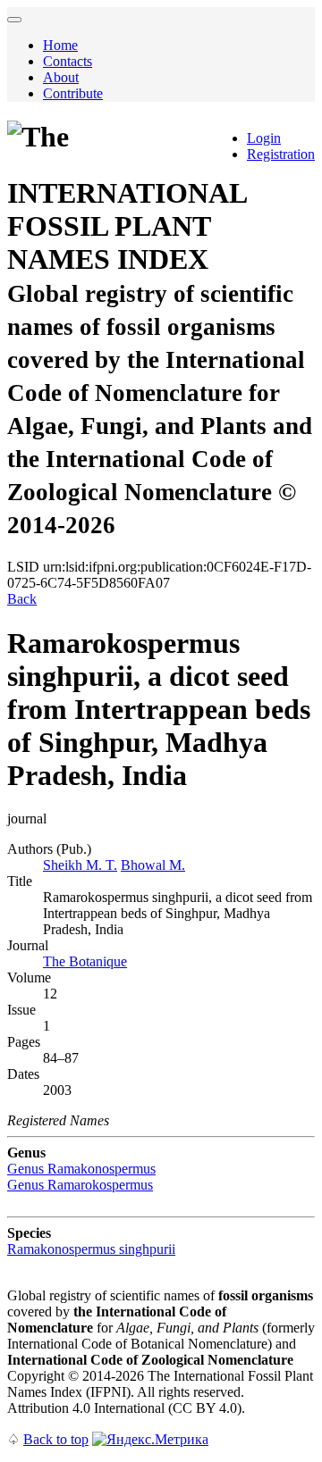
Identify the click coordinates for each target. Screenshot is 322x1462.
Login (264, 138)
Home (60, 45)
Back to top (56, 1439)
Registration (281, 154)
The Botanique (85, 961)
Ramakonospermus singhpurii (91, 1249)
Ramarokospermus (80, 1184)
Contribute (73, 93)
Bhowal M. (153, 865)
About (61, 77)
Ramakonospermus (81, 1168)
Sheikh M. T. (80, 865)
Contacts (67, 61)
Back (22, 598)
